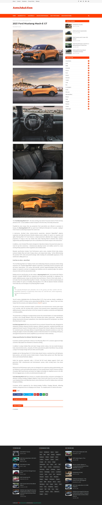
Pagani (46, 479)
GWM (41, 466)
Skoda (56, 484)
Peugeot (77, 101)
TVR (45, 489)
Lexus (77, 89)
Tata (53, 489)
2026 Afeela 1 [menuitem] (31, 15)
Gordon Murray (56, 466)
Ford (17, 20)
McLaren (77, 92)
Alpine (56, 452)
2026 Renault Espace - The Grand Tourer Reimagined (79, 479)
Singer (51, 484)
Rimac (54, 481)
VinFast (46, 491)
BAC (44, 454)
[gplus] (88, 1)
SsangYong (50, 486)
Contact (18, 1)
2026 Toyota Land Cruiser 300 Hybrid (80, 38)
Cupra (57, 459)
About (14, 1)
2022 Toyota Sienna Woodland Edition (28, 484)
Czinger (41, 462)
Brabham (42, 457)
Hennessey (42, 469)
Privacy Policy (31, 1)
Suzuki (41, 489)
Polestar (58, 479)
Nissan (77, 96)
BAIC (48, 454)
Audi (77, 63)
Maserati (41, 476)
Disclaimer (24, 1)
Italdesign (53, 469)
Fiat (47, 464)
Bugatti (52, 457)
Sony (45, 486)
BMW (77, 65)
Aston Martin (77, 61)
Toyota (77, 106)
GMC (59, 464)
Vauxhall (41, 491)
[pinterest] (86, 1)
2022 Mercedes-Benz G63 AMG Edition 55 (28, 458)
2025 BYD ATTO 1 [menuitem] (22, 15)
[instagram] (83, 1)
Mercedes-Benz (77, 94)
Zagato (41, 494)
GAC (56, 464)
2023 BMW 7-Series (25, 451)
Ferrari (77, 70)
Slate (60, 484)
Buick (57, 457)
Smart (41, 486)
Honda (77, 75)
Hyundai (77, 77)
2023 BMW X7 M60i (25, 464)
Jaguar (77, 80)
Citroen (52, 459)
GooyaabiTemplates (37, 502)
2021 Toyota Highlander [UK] (80, 451)
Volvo (51, 491)
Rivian (59, 481)
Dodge (54, 462)
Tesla (57, 489)
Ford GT (40, 303)
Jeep (77, 82)
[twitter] (81, 1)
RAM (45, 481)
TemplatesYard (23, 502)
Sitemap (37, 1)
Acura (41, 452)
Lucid (50, 474)
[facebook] (78, 1)
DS (45, 462)
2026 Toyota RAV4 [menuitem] (54, 15)
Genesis (49, 466)
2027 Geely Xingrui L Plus (79, 458)
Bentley (52, 454)
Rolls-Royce (42, 484)
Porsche (77, 104)
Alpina (52, 452)
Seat (47, 484)
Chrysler (47, 459)
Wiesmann (57, 491)
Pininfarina (52, 479)
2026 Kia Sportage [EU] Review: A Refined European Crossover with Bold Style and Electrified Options (28, 492)
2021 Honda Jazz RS (25, 477)
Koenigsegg (47, 471)
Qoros (41, 481)
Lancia (52, 471)
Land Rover (58, 471)
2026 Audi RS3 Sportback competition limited (79, 50)
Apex (41, 454)
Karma (41, 471)
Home (14, 20)
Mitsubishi (56, 476)
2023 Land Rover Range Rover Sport (28, 471)
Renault (49, 481)
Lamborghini (77, 87)
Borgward (58, 454)
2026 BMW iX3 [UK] (77, 24)
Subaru (56, 486)
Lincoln (41, 474)
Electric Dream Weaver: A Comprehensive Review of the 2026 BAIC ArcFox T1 (80, 466)
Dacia (49, 462)
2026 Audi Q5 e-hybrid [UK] (79, 31)
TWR (49, 489)
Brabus (47, 457)
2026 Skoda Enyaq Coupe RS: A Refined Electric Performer (81, 44)
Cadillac (41, 459)
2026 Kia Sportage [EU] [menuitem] (42, 15)
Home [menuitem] (14, 15)
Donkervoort (42, 464)
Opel (77, 99)
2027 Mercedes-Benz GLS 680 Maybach (80, 486)
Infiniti (47, 469)
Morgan (41, 479)
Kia (77, 84)
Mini (51, 476)
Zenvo (46, 494)
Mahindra (59, 474)
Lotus (46, 474)
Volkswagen (77, 108)
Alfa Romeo (46, 452)
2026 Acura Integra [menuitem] (66, 15)
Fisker (51, 464)
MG (54, 474)
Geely (45, 466)
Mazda (46, 476)
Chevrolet (77, 68)
